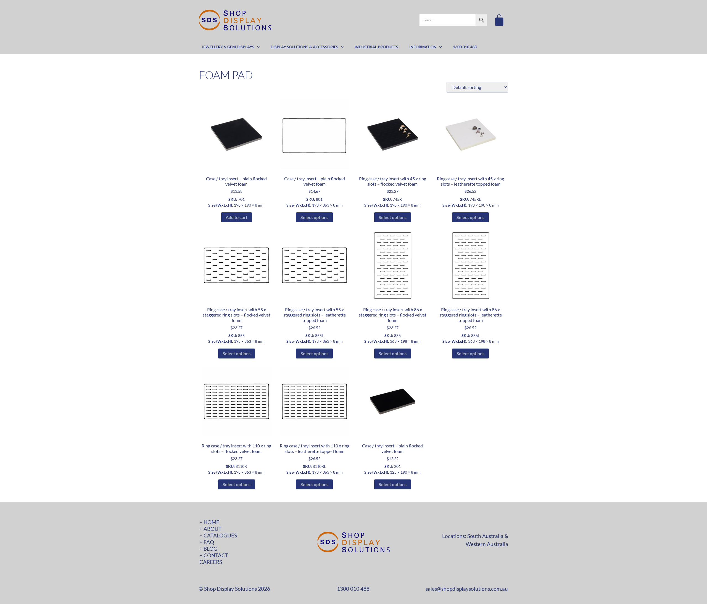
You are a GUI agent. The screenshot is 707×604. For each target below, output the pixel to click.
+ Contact (213, 555)
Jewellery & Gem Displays (228, 46)
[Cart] (499, 20)
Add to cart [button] (236, 217)
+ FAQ (206, 542)
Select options (314, 217)
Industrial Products (376, 46)
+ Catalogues (218, 535)
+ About (210, 529)
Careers (210, 562)
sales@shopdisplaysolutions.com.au (467, 588)
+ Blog (208, 548)
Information (423, 46)
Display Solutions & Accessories (304, 46)
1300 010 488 (465, 46)
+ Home (209, 522)
